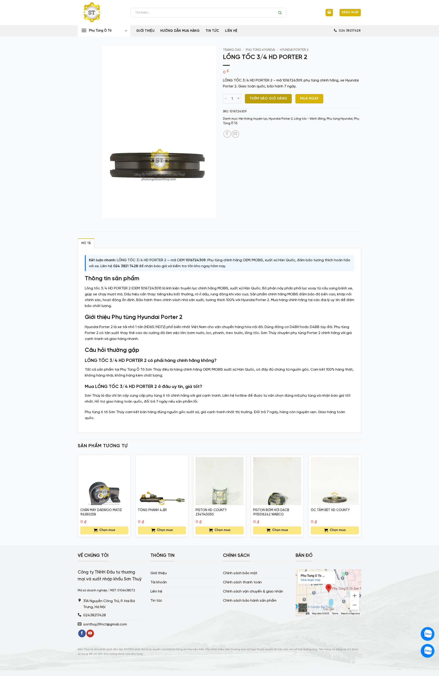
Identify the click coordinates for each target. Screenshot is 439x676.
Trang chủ (232, 49)
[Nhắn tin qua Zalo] (428, 634)
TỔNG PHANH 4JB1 (152, 510)
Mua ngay (309, 98)
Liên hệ (231, 31)
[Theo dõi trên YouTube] (90, 633)
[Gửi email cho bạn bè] (235, 134)
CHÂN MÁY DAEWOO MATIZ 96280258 (101, 512)
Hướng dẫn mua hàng (180, 31)
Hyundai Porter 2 (294, 49)
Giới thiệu (145, 31)
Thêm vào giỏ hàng (268, 98)
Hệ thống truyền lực (253, 118)
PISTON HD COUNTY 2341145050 (211, 512)
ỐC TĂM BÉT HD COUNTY (330, 510)
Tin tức (212, 31)
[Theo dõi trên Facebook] (82, 633)
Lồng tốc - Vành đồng (309, 118)
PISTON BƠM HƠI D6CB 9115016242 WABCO (271, 512)
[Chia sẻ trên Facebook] (227, 134)
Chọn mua (107, 530)
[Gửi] (281, 12)
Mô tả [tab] (86, 243)
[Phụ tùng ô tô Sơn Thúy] (100, 12)
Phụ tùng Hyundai (260, 49)
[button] (329, 12)
